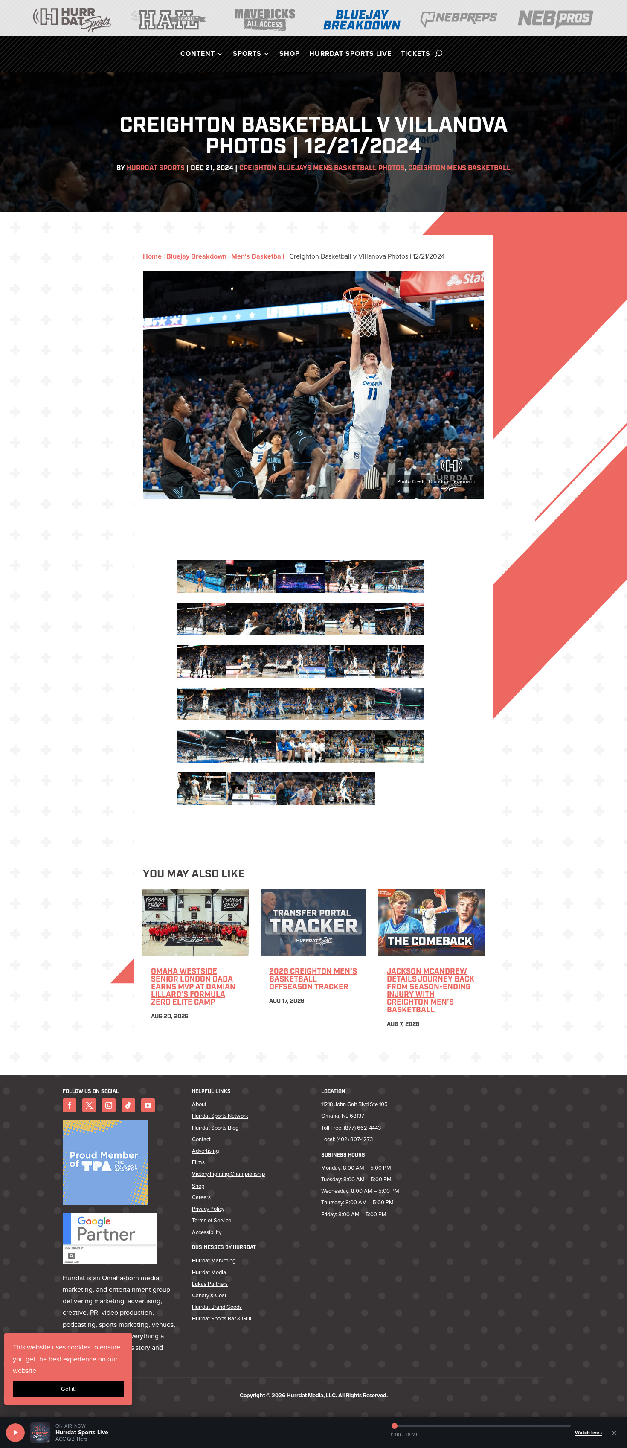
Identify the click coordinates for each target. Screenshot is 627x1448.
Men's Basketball (257, 256)
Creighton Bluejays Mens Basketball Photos (322, 168)
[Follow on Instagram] (109, 1105)
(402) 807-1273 (355, 1139)
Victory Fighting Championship (228, 1173)
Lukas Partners (210, 1284)
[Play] (15, 1432)
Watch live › (588, 1432)
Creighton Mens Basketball (459, 168)
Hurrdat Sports (156, 168)
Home (152, 256)
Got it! (68, 1389)
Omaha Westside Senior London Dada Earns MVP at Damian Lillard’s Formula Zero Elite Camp (193, 987)
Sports (247, 54)
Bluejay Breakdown (196, 256)
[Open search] (438, 53)
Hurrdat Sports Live (350, 54)
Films (198, 1162)
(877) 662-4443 (362, 1127)
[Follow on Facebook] (69, 1105)
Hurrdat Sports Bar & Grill (221, 1318)
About (199, 1104)
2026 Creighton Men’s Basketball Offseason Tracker (313, 979)
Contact (201, 1139)
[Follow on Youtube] (148, 1105)
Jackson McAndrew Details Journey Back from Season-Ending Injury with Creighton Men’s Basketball (430, 991)
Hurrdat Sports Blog (215, 1127)
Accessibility (206, 1232)
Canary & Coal (209, 1295)
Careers (201, 1197)
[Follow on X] (89, 1105)
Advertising (205, 1150)
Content (197, 54)
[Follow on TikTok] (128, 1105)
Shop (289, 54)
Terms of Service (211, 1220)
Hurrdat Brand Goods (217, 1307)
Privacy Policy (208, 1208)
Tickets (415, 54)
